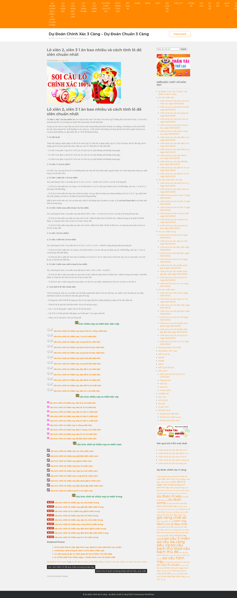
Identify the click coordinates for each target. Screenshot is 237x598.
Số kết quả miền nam (170, 420)
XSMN (147, 3)
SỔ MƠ (217, 4)
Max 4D (163, 387)
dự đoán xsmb (169, 501)
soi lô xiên (166, 573)
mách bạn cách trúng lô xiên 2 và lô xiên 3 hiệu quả (79, 550)
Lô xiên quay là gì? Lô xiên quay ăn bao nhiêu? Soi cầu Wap (83, 554)
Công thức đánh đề (175, 490)
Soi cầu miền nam (94, 7)
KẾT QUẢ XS (128, 6)
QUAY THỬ (226, 4)
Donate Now (180, 34)
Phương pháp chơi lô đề (106, 7)
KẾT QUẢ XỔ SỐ (167, 7)
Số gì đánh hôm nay (118, 7)
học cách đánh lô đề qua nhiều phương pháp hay (71, 567)
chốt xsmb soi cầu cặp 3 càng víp (173, 460)
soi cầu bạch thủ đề (173, 550)
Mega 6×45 (165, 380)
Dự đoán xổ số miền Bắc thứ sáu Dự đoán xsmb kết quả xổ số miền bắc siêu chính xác (173, 512)
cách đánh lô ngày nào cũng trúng (171, 483)
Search (183, 49)
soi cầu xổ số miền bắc (170, 571)
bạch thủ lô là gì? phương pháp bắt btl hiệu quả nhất (121, 571)
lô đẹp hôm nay (179, 530)
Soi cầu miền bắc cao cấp (72, 10)
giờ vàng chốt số (171, 517)
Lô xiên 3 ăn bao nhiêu (136, 562)
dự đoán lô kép (169, 496)
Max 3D (163, 383)
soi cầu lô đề (184, 565)
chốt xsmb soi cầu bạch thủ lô (172, 456)
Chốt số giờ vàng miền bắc (168, 476)
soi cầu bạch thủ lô (170, 547)
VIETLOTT (178, 3)
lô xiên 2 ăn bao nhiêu (115, 562)
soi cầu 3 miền (177, 538)
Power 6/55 (165, 390)
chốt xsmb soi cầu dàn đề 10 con (173, 453)
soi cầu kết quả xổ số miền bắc (177, 562)
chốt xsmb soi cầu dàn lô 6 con (172, 450)
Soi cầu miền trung (83, 7)
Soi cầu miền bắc (62, 7)
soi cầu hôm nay (170, 560)
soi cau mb (171, 535)
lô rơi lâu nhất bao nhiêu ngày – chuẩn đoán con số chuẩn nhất (84, 557)
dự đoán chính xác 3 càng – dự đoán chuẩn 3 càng (52, 14)
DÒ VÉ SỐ (209, 6)
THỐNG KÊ (191, 4)
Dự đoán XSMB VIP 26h (175, 503)
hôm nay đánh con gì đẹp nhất (172, 522)
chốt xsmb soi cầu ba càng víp (172, 463)
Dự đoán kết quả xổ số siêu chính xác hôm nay (172, 493)
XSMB (137, 3)
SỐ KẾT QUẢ (164, 410)
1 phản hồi (63, 60)
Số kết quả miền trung (170, 417)
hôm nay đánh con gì (165, 521)
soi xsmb (175, 574)
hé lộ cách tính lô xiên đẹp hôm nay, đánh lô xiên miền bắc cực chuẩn (87, 547)
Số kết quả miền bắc (169, 414)
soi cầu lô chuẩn (168, 565)
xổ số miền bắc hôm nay (173, 576)
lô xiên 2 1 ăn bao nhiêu (93, 562)
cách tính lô (165, 482)
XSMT (157, 3)
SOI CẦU (201, 4)
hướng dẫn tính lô (164, 527)
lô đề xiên (76, 562)
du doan (185, 490)
